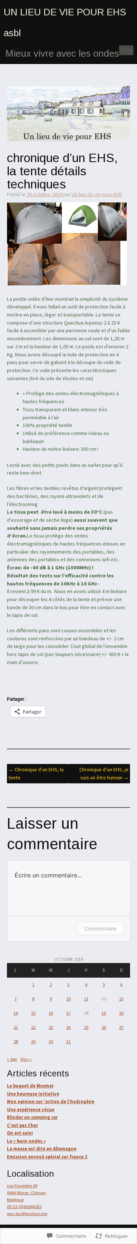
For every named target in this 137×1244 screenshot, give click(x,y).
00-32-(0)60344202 (24, 1206)
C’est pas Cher (22, 1125)
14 (16, 1013)
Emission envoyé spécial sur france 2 (47, 1156)
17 (68, 1013)
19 (104, 1013)
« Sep (12, 1059)
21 (16, 1027)
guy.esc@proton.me (27, 1213)
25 (86, 1027)
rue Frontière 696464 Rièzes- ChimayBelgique (26, 1192)
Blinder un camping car (32, 1117)
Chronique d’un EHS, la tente (36, 773)
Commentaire (100, 928)
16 (51, 1013)
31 (68, 1041)
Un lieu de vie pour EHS (97, 194)
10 (68, 998)
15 (33, 1013)
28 (16, 1041)
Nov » (26, 1059)
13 (121, 998)
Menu (126, 50)
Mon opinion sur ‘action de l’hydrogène (50, 1101)
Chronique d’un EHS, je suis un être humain (104, 773)
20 (121, 1013)
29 (33, 1041)
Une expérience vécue (30, 1109)
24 (68, 1027)
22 (33, 1027)
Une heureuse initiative (33, 1094)
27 (121, 1027)
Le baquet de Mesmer (30, 1085)
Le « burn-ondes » (26, 1141)
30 (51, 1041)
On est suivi (20, 1133)
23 (51, 1027)
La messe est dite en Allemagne (41, 1148)
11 (86, 998)
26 (104, 1027)
